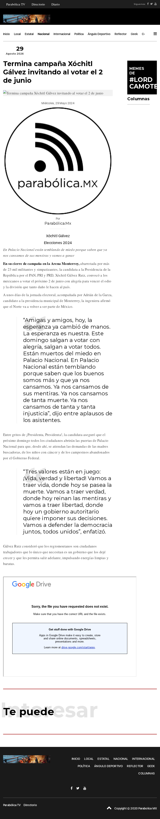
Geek (134, 34)
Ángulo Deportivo (99, 34)
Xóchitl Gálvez (58, 236)
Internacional (62, 34)
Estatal (29, 34)
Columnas (146, 773)
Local (17, 34)
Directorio (38, 4)
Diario (55, 4)
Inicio (6, 34)
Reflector (121, 34)
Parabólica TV (15, 4)
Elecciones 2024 (58, 242)
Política (79, 34)
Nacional (43, 34)
